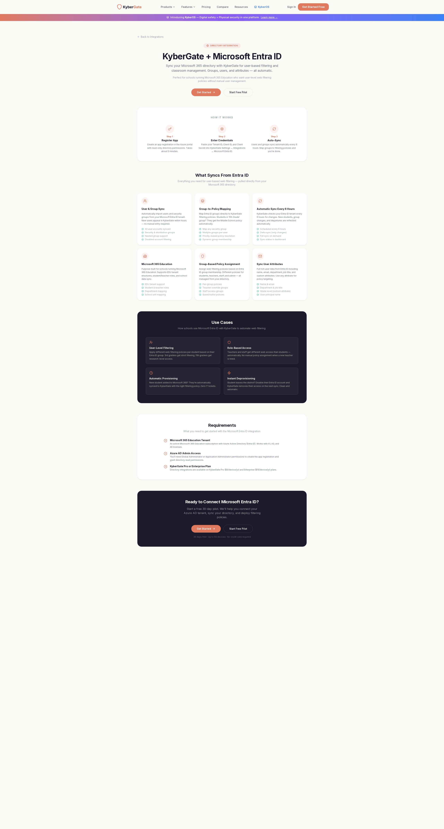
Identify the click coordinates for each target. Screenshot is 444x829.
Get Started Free (313, 7)
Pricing (206, 7)
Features (186, 7)
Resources (241, 7)
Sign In (291, 7)
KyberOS (263, 7)
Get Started (204, 92)
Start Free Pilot (238, 92)
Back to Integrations (152, 36)
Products (166, 7)
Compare (222, 7)
